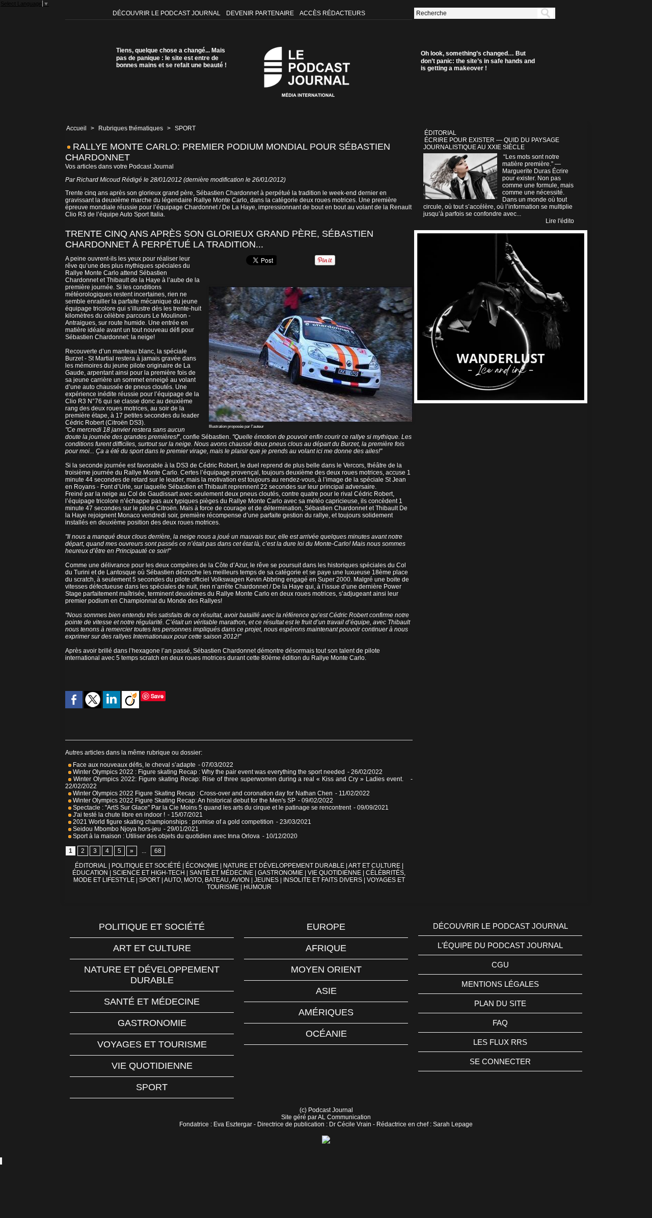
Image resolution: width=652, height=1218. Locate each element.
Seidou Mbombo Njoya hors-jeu (116, 829)
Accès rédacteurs (332, 13)
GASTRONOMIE (280, 872)
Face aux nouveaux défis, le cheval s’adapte (134, 764)
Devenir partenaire (260, 13)
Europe (326, 927)
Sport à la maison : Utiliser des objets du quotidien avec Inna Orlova (165, 836)
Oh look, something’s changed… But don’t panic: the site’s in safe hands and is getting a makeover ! (478, 61)
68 (157, 850)
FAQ (500, 1022)
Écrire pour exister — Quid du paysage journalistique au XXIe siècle (491, 143)
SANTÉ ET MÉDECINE (221, 872)
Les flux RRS (500, 1042)
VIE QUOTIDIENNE (334, 872)
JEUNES (266, 879)
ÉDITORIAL (91, 865)
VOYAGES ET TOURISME (152, 1044)
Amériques (326, 1012)
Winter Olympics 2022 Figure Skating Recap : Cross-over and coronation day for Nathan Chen (202, 793)
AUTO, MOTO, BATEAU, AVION (207, 879)
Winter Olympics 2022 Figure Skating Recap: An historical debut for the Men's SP (183, 800)
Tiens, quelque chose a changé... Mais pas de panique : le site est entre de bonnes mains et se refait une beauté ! (171, 58)
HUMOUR (257, 887)
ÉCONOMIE (202, 865)
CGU (500, 964)
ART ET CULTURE (374, 865)
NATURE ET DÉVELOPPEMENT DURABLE (283, 865)
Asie (326, 991)
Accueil (76, 128)
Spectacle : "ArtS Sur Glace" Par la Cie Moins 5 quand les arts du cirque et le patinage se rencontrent (211, 807)
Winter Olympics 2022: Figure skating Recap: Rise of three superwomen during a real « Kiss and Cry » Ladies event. (239, 779)
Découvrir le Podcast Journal (167, 13)
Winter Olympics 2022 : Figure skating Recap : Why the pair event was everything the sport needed (208, 772)
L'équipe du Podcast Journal (500, 945)
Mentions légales (500, 984)
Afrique (326, 948)
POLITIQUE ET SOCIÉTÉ (146, 865)
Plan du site (500, 1003)
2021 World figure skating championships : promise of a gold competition (172, 821)
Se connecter (500, 1061)
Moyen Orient (326, 969)
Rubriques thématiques (130, 128)
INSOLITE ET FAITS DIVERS (322, 879)
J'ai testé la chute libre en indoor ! (118, 814)
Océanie (326, 1034)
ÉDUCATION (90, 872)
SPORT (185, 128)
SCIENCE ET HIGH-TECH (149, 872)
